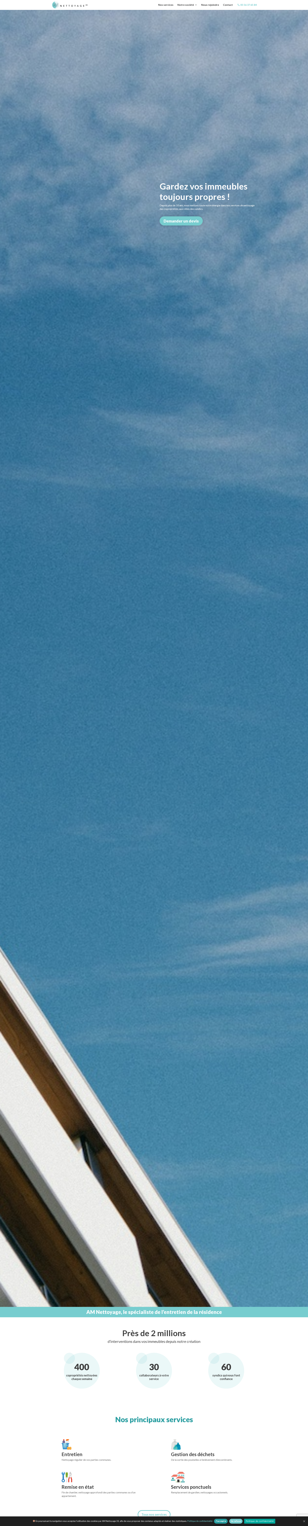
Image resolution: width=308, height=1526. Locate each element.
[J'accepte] (304, 1521)
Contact (228, 5)
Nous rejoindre (210, 5)
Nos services (165, 5)
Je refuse (236, 1521)
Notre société (185, 5)
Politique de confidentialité (199, 1521)
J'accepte (221, 1521)
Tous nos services (154, 1514)
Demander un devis (181, 220)
